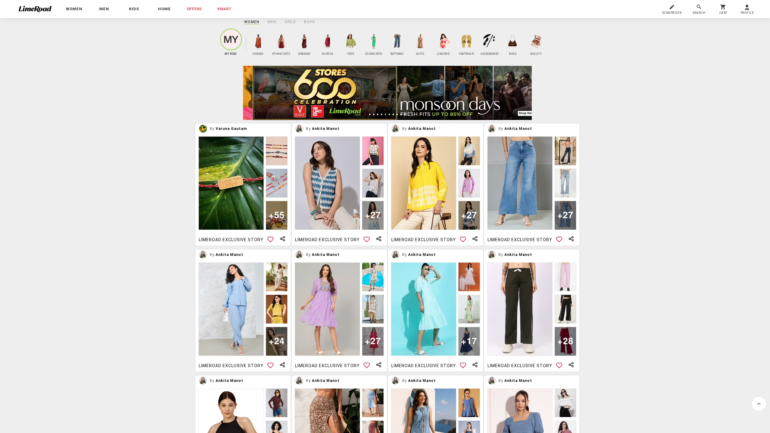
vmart (224, 9)
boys (309, 22)
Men (272, 22)
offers (194, 9)
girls (290, 22)
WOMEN (251, 22)
